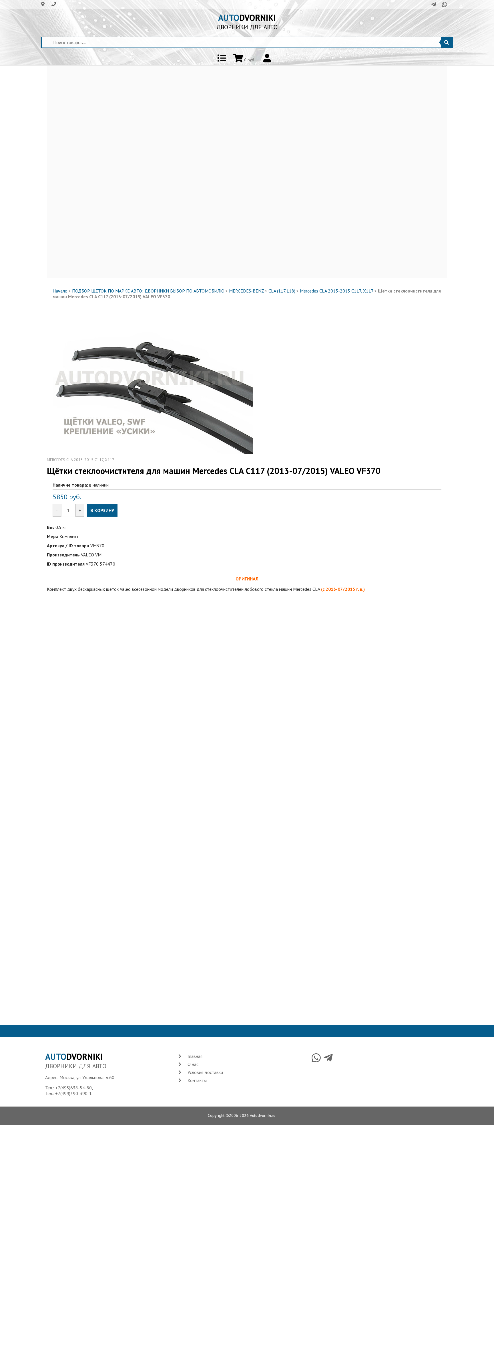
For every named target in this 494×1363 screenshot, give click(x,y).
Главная (195, 1056)
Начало (60, 291)
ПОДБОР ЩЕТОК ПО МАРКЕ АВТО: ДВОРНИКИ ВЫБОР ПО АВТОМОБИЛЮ (148, 291)
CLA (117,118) (281, 291)
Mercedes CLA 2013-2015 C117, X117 (336, 291)
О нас (193, 1064)
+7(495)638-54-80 (73, 1088)
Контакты (197, 1080)
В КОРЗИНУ (102, 510)
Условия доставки (205, 1072)
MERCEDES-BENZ (246, 291)
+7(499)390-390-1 (73, 1093)
